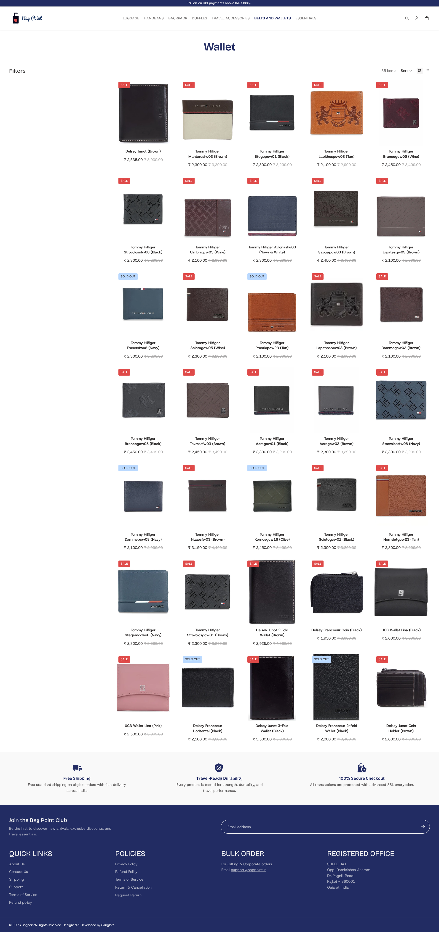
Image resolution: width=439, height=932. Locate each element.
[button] (406, 71)
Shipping (16, 879)
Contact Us (18, 871)
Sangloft (107, 925)
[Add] (162, 139)
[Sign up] (423, 827)
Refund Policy (126, 871)
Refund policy (20, 902)
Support (16, 887)
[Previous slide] (122, 113)
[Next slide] (165, 113)
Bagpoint (28, 925)
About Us (17, 863)
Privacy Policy (126, 863)
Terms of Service (23, 894)
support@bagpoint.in (248, 869)
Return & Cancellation (133, 887)
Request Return (128, 895)
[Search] (407, 18)
